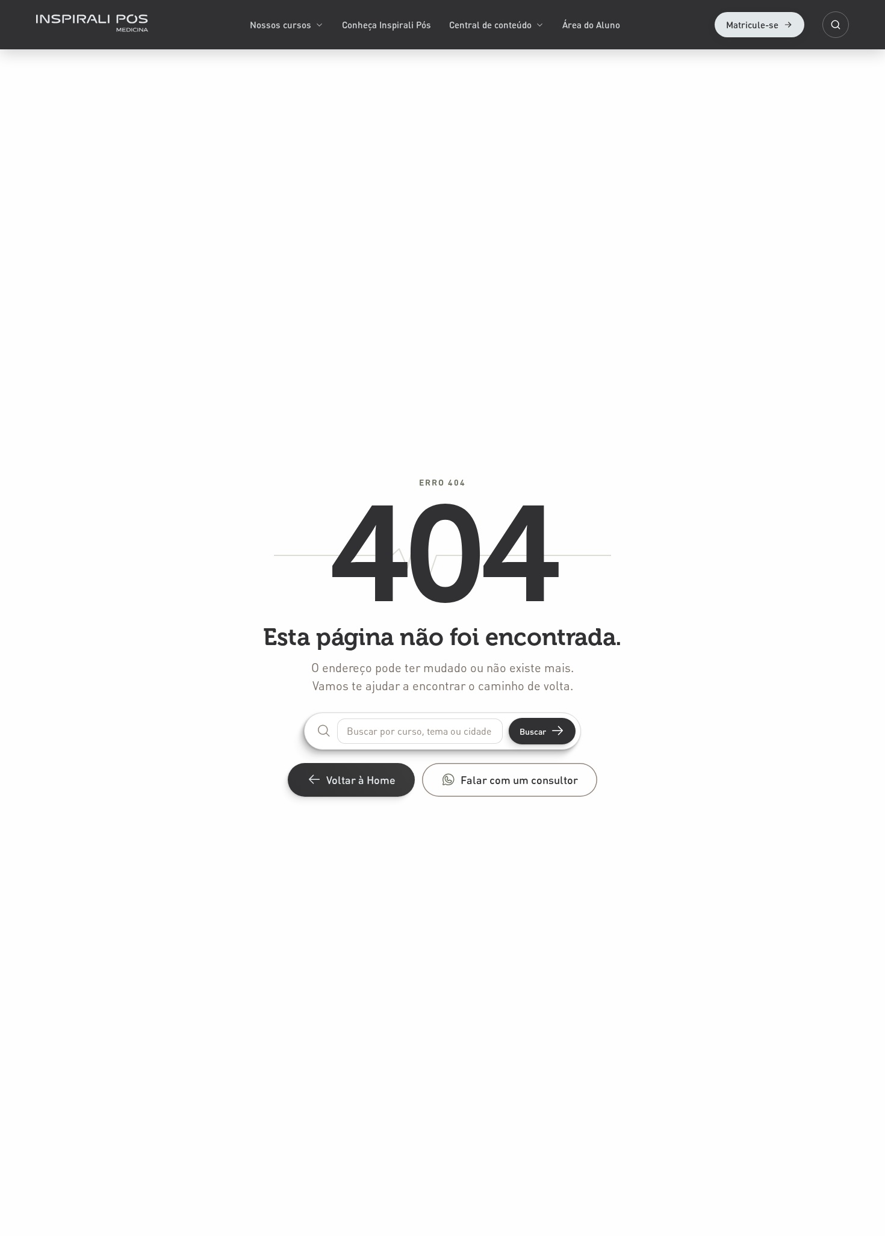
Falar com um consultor (519, 779)
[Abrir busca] (835, 24)
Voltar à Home (361, 779)
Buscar (533, 731)
